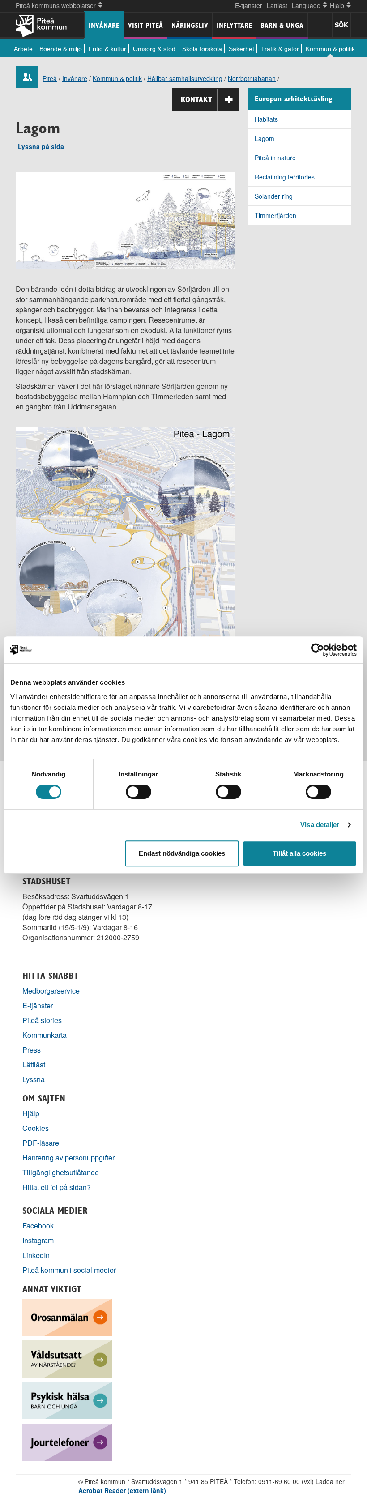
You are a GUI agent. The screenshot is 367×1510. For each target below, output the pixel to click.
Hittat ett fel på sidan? (56, 1187)
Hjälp (30, 1113)
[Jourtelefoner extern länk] (67, 1441)
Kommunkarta (44, 1035)
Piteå (50, 78)
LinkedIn (36, 1255)
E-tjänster (248, 5)
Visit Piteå (145, 25)
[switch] (138, 792)
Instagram (38, 1240)
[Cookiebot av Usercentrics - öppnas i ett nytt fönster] (317, 650)
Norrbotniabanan (252, 78)
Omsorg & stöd (154, 48)
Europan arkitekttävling (293, 99)
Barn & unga (281, 25)
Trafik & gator (280, 48)
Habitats (266, 119)
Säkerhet (241, 48)
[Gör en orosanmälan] (67, 1316)
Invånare (104, 25)
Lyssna (33, 1079)
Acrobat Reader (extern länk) (122, 1490)
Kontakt (196, 99)
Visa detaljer (319, 824)
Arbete (23, 48)
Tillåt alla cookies (299, 853)
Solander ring (274, 196)
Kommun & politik (330, 48)
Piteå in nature (275, 157)
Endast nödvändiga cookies (182, 853)
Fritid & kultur (107, 48)
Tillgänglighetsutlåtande (60, 1172)
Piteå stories (42, 1020)
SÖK (341, 24)
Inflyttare (234, 25)
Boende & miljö (60, 48)
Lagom (264, 138)
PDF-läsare (40, 1143)
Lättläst (277, 5)
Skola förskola (202, 48)
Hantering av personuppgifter (68, 1157)
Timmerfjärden (275, 215)
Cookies (35, 1128)
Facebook (38, 1225)
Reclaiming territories (285, 176)
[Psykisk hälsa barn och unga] (67, 1400)
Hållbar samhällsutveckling (184, 78)
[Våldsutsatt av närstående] (67, 1358)
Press (31, 1050)
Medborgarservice (51, 990)
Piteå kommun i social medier (69, 1270)
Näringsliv (189, 25)
